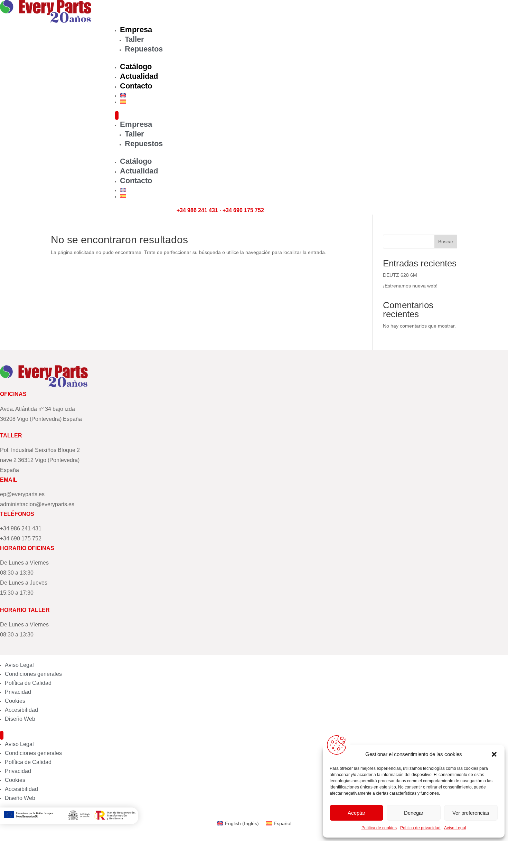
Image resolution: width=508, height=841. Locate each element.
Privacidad (18, 692)
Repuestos (144, 49)
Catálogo (136, 66)
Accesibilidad (21, 710)
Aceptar (356, 813)
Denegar (413, 813)
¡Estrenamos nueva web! (410, 286)
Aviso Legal (455, 827)
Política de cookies (379, 827)
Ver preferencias (470, 813)
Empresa (136, 29)
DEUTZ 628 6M (400, 275)
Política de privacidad (420, 827)
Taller (134, 39)
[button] (494, 754)
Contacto (136, 86)
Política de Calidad (28, 683)
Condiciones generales (33, 674)
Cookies (15, 701)
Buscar (445, 241)
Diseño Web (20, 719)
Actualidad (139, 76)
